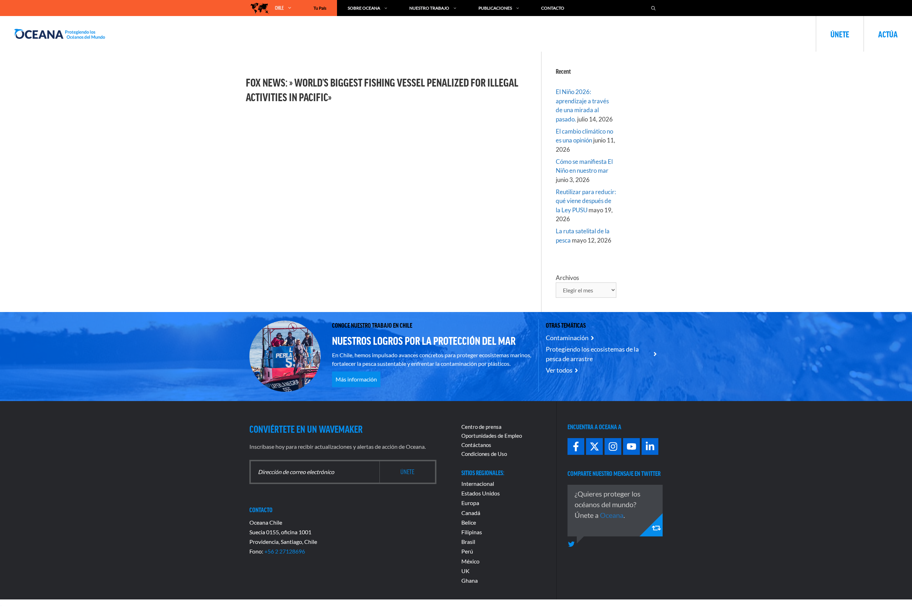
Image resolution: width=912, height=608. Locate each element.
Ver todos (559, 370)
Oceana (611, 515)
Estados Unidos (480, 493)
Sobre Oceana (364, 8)
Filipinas (471, 532)
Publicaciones (495, 8)
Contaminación (567, 338)
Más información (356, 379)
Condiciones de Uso (484, 454)
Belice (468, 522)
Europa (470, 502)
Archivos (567, 277)
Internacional (477, 483)
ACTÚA (888, 33)
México (470, 561)
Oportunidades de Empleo (491, 435)
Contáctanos (476, 445)
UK (465, 570)
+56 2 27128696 (284, 551)
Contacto (552, 8)
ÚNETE (839, 33)
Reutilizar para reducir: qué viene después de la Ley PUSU (586, 201)
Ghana (469, 580)
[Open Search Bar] (653, 8)
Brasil (468, 541)
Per (465, 551)
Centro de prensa (481, 426)
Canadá (470, 512)
